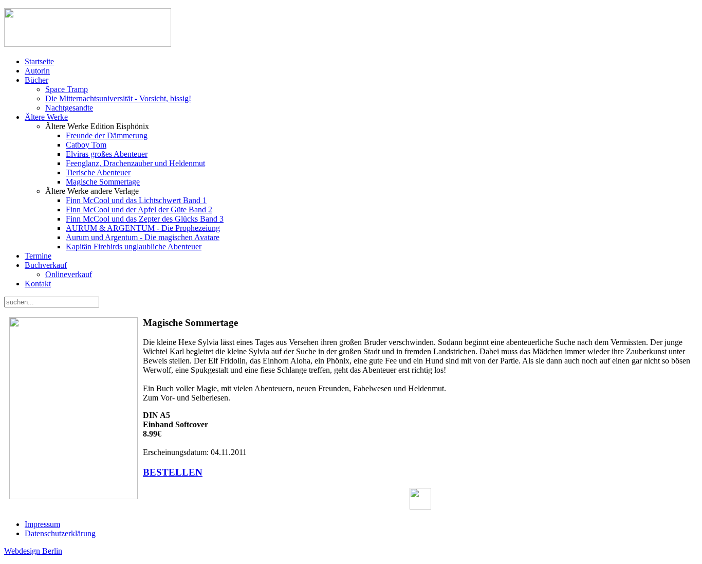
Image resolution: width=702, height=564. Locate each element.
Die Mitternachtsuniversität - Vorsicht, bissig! (118, 98)
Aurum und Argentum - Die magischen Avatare (142, 237)
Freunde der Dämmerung (106, 135)
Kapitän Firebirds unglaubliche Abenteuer (133, 246)
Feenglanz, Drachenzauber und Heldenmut (135, 163)
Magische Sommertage (103, 181)
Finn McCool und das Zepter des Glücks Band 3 (145, 218)
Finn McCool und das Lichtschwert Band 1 (136, 200)
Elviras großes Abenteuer (106, 154)
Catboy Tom (86, 144)
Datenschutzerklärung (60, 533)
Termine (38, 255)
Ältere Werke (46, 117)
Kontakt (38, 283)
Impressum (42, 524)
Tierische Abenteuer (98, 172)
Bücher (36, 80)
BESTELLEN (172, 472)
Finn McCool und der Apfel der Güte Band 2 (139, 209)
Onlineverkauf (68, 274)
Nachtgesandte (69, 107)
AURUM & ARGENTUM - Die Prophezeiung (143, 228)
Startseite (39, 61)
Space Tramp (66, 89)
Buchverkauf (46, 265)
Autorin (37, 70)
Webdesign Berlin (33, 551)
